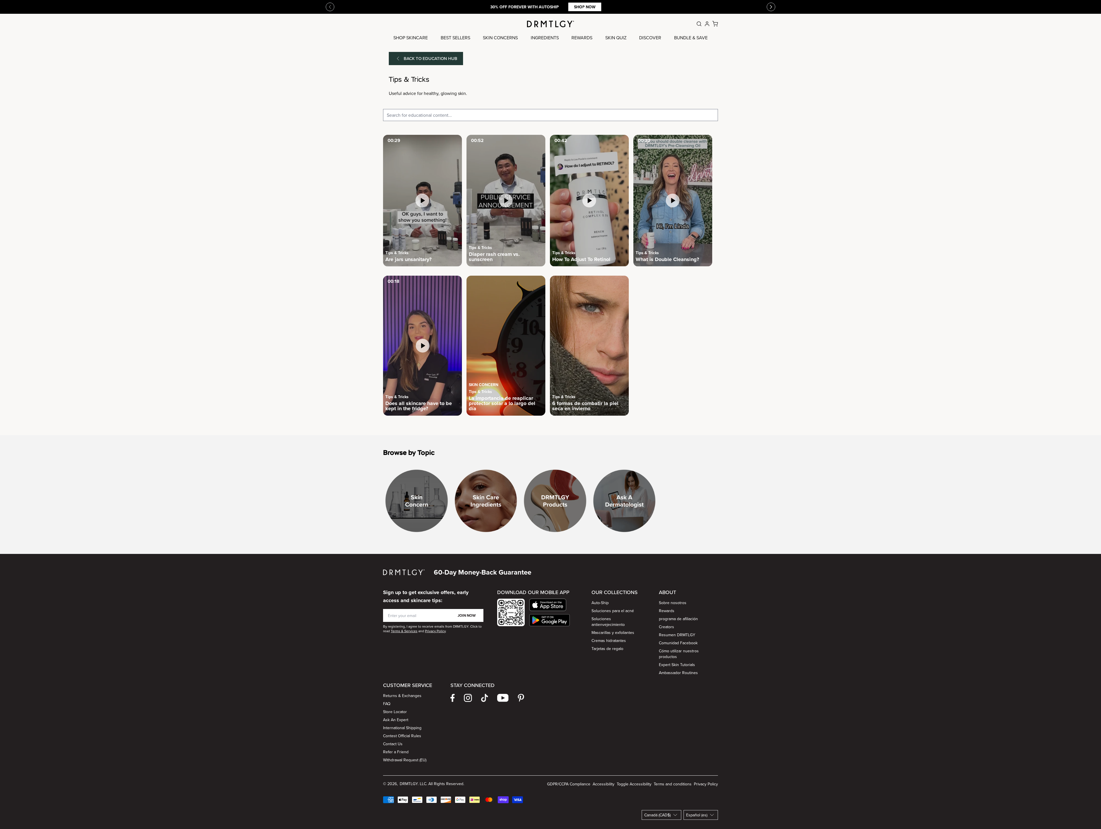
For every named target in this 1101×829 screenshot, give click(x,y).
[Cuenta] (707, 23)
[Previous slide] (330, 7)
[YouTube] (503, 698)
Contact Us (393, 744)
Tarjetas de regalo (607, 648)
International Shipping (402, 728)
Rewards (666, 611)
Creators (666, 627)
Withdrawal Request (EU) (404, 760)
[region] (550, 503)
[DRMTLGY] (550, 24)
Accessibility (603, 784)
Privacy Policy (706, 784)
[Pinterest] (521, 698)
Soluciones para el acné (613, 611)
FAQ (387, 704)
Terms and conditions (673, 784)
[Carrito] (715, 23)
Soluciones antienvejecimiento (608, 621)
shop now (585, 7)
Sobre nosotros (672, 603)
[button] (549, 605)
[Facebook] (452, 698)
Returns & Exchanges (402, 695)
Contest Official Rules (402, 736)
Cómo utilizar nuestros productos (679, 653)
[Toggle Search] (699, 23)
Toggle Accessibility (634, 784)
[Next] (771, 7)
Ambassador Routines (678, 673)
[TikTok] (484, 698)
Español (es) (696, 815)
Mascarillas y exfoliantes (613, 632)
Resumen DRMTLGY (677, 635)
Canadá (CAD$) (657, 815)
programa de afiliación (678, 619)
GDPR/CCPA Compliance (568, 784)
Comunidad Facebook (678, 643)
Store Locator (395, 712)
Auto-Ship (600, 603)
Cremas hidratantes (609, 640)
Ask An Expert (395, 720)
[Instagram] (468, 698)
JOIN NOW (467, 615)
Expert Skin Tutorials (677, 665)
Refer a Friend (396, 752)
